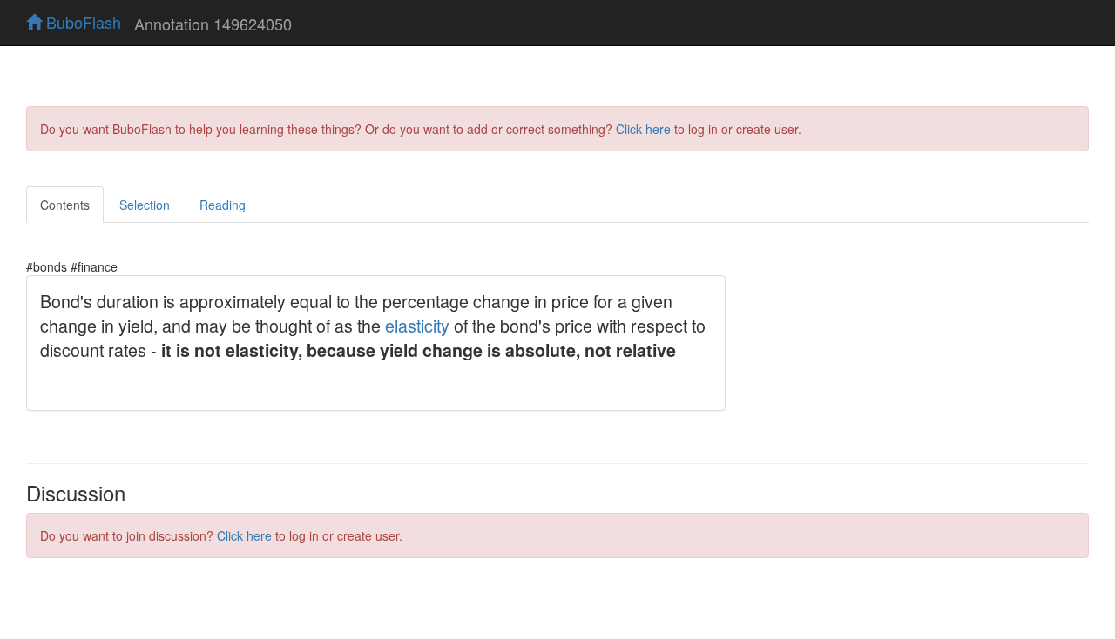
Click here (643, 129)
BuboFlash (81, 21)
